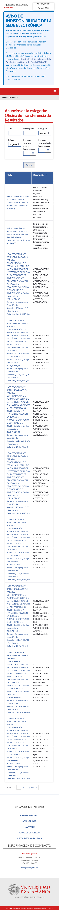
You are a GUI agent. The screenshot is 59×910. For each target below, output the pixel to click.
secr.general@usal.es (29, 867)
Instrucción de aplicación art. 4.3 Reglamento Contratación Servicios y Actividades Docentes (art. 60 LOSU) (18, 202)
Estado (11, 140)
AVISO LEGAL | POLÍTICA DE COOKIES (29, 897)
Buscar (29, 165)
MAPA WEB (30, 827)
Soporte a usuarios (29, 815)
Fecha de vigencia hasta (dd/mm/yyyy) (44, 143)
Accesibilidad (29, 821)
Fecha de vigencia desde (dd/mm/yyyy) (29, 144)
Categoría (42, 128)
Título (11, 128)
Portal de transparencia (29, 838)
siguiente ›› (32, 787)
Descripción (28, 128)
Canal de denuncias (29, 832)
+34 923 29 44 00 (29, 863)
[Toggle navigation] (55, 91)
